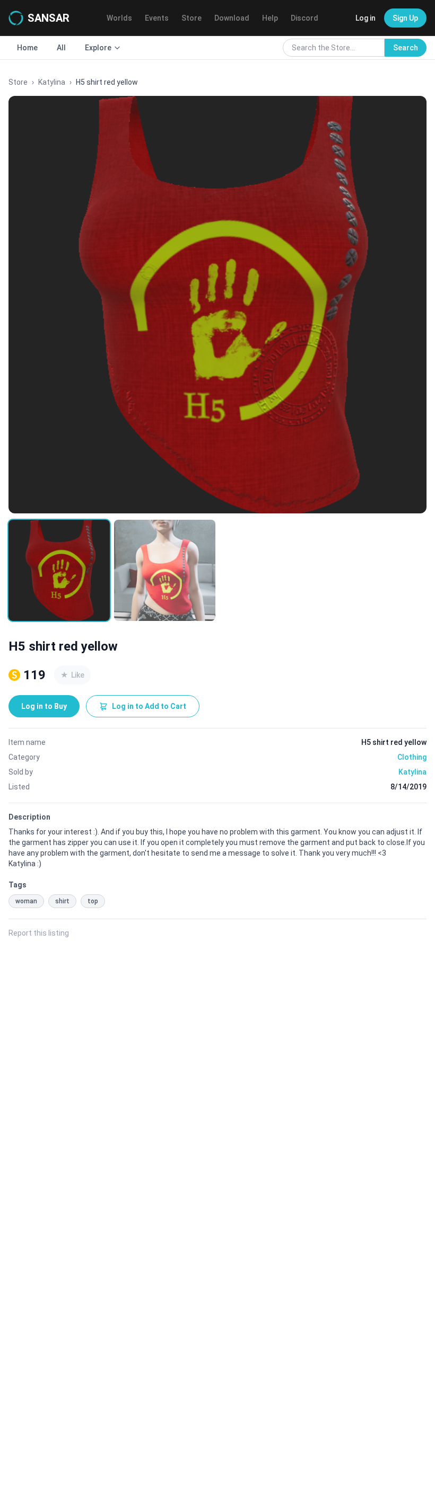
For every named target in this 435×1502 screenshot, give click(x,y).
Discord (304, 18)
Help (270, 18)
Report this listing (38, 933)
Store (191, 18)
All (61, 47)
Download (231, 18)
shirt (62, 901)
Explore (98, 47)
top (93, 901)
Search (405, 47)
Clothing (412, 757)
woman (26, 901)
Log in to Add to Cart (149, 706)
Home (27, 47)
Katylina (51, 82)
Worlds (119, 18)
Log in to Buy (44, 706)
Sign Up (405, 18)
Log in (365, 18)
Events (157, 18)
